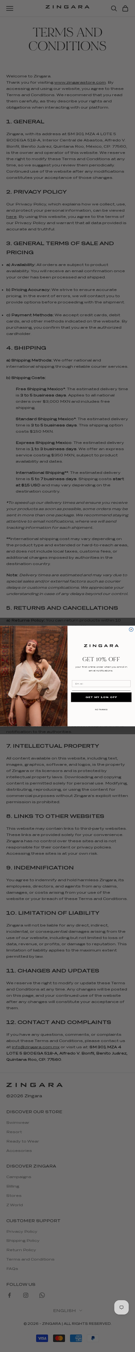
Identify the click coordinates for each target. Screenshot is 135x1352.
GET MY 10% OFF (101, 697)
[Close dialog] (131, 629)
